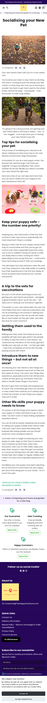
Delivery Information (11, 621)
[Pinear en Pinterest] (24, 67)
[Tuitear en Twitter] (20, 67)
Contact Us (7, 617)
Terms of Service (9, 634)
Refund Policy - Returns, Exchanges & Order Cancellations (21, 626)
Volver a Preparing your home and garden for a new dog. (23, 499)
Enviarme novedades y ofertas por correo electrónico (23, 674)
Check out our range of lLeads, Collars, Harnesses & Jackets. (19, 483)
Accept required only (23, 699)
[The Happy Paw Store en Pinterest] (23, 571)
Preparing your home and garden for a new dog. (22, 13)
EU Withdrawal (11, 639)
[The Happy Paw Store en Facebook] (21, 571)
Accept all (23, 694)
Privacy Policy (8, 631)
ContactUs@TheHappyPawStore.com (20, 603)
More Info (12, 530)
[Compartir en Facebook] (16, 67)
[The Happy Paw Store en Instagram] (26, 571)
